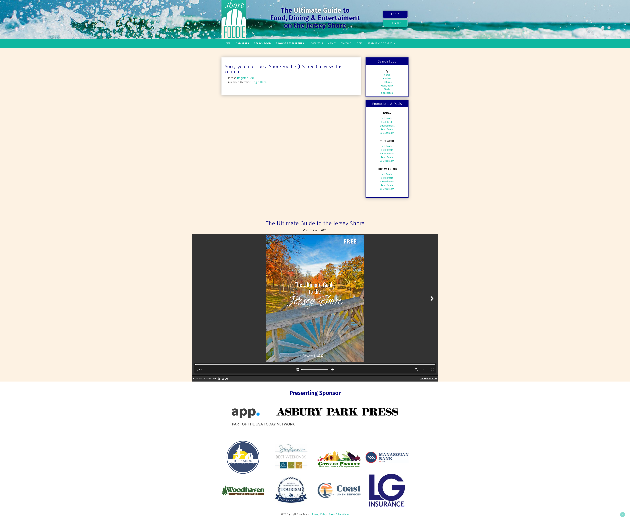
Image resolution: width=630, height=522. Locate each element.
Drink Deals (387, 122)
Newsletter (316, 43)
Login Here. (259, 82)
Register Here (246, 78)
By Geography (387, 133)
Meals (387, 89)
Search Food (262, 43)
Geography (387, 85)
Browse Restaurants (290, 43)
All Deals (387, 118)
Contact (346, 43)
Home (227, 43)
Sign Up (395, 23)
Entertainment (386, 125)
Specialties (387, 93)
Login (395, 14)
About (332, 43)
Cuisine (387, 78)
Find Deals (242, 43)
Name (387, 75)
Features (387, 82)
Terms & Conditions (339, 514)
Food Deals (387, 129)
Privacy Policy (319, 514)
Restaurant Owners (380, 43)
